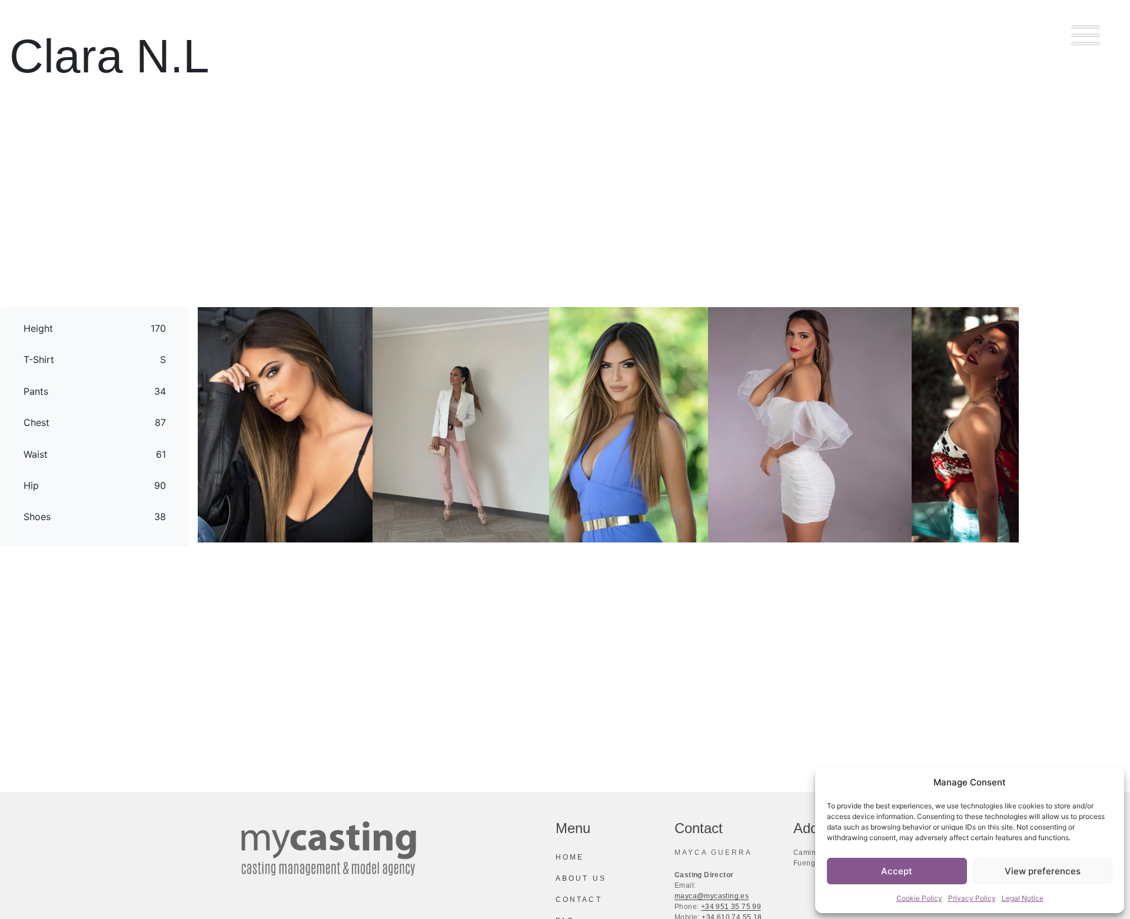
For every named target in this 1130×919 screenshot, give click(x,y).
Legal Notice (1022, 898)
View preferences (1043, 871)
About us (581, 878)
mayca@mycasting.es (711, 896)
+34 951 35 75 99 (731, 907)
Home (570, 857)
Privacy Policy (972, 898)
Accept (896, 871)
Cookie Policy (919, 898)
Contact (579, 899)
